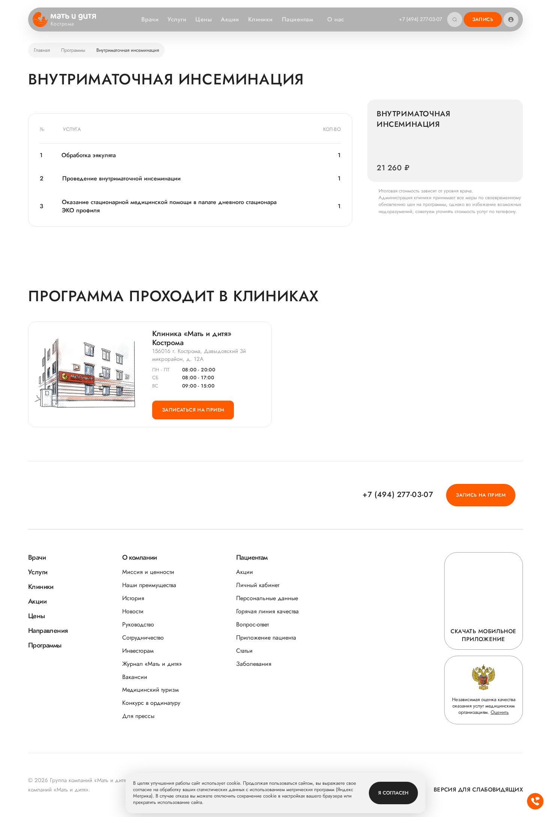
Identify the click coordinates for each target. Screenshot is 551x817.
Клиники (260, 19)
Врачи (150, 19)
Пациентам (297, 19)
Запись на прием (481, 495)
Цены (203, 19)
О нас (335, 19)
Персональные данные (267, 598)
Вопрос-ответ (252, 624)
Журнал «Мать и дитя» (152, 663)
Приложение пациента (266, 637)
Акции (230, 19)
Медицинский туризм (150, 689)
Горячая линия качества (267, 611)
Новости (133, 611)
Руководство (138, 624)
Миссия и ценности (148, 572)
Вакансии (134, 677)
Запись (482, 19)
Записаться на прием (193, 409)
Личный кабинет (257, 585)
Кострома (62, 24)
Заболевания (253, 663)
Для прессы (138, 716)
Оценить (500, 712)
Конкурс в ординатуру (151, 702)
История (133, 598)
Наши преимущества (149, 585)
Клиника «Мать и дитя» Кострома (191, 338)
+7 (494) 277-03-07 (420, 19)
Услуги (177, 19)
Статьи (244, 650)
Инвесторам (138, 650)
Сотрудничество (143, 637)
